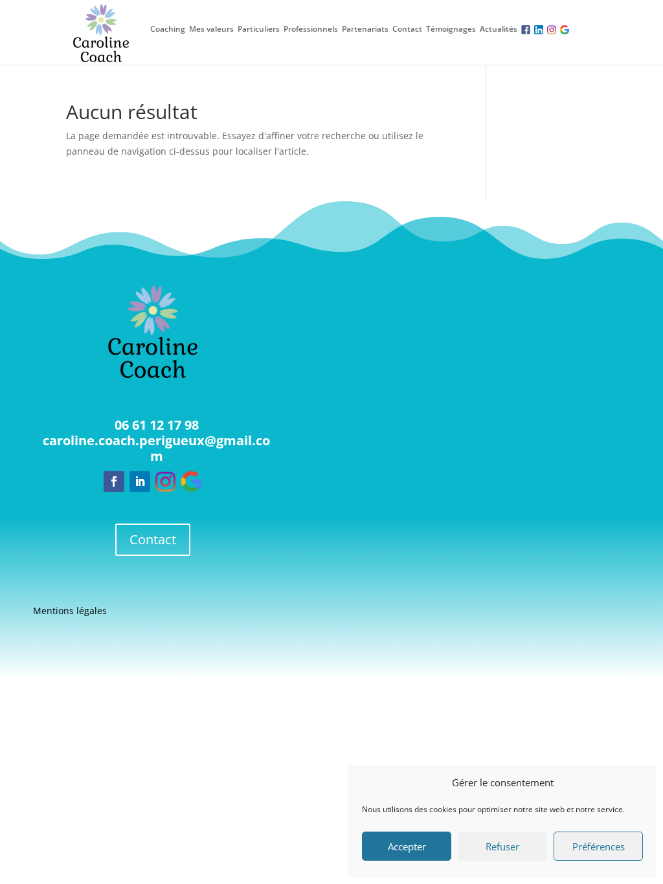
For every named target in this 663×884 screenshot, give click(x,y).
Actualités (498, 29)
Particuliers (259, 29)
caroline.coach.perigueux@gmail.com (156, 448)
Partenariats (365, 29)
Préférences (598, 846)
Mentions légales (70, 611)
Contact (407, 29)
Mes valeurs (211, 29)
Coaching (167, 29)
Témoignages (451, 29)
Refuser (502, 846)
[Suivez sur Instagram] (165, 481)
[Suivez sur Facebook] (114, 481)
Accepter (407, 846)
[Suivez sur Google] (191, 481)
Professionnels (311, 29)
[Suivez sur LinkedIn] (139, 481)
